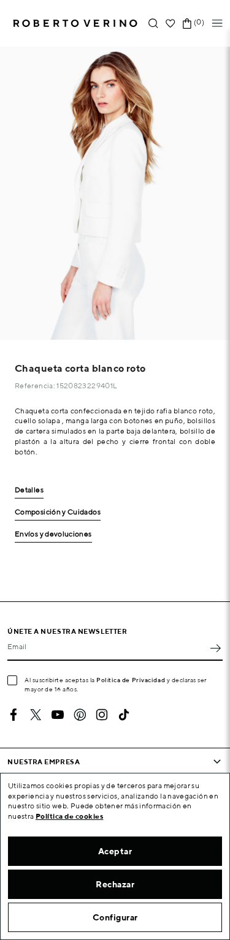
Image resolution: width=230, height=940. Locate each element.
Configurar (115, 917)
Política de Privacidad (130, 679)
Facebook (13, 715)
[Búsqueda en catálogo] (153, 23)
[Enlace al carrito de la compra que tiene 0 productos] (187, 23)
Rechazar (115, 884)
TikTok (124, 715)
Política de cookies (70, 816)
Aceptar (115, 851)
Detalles (29, 490)
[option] (115, 193)
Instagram (102, 715)
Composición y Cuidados (58, 512)
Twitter (35, 715)
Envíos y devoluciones (53, 534)
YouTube (58, 715)
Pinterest (80, 715)
